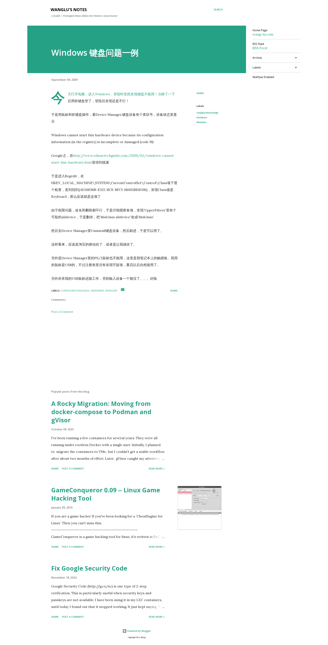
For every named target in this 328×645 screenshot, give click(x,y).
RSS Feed (259, 48)
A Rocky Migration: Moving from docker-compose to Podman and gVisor (101, 411)
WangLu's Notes (69, 9)
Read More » (157, 468)
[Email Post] (123, 290)
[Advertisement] (109, 347)
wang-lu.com (262, 34)
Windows (201, 122)
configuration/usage (207, 112)
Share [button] (200, 93)
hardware (201, 117)
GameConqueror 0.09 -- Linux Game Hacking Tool (105, 494)
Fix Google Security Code (89, 568)
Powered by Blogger (139, 631)
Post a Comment (62, 311)
